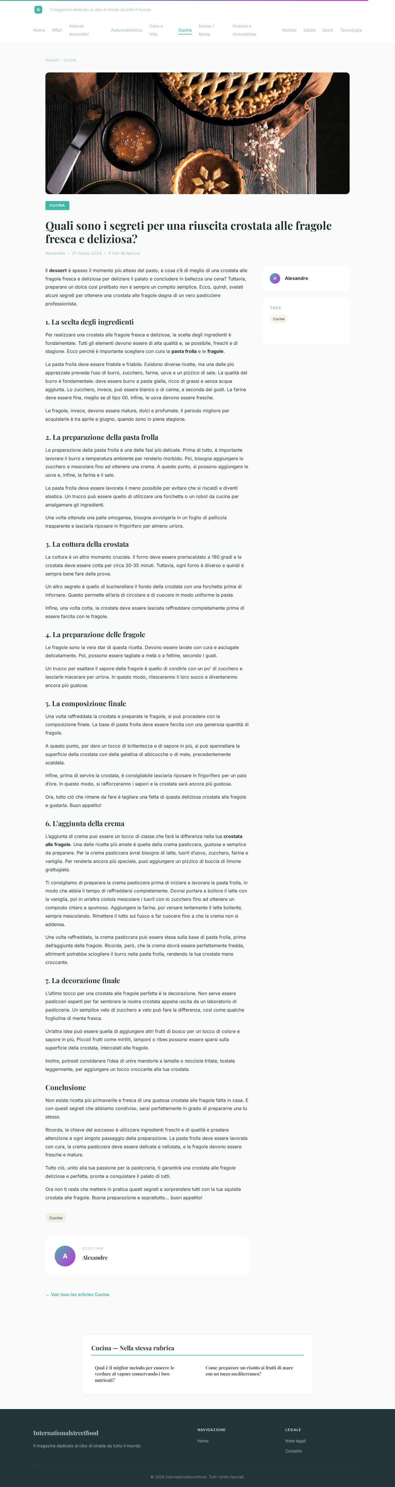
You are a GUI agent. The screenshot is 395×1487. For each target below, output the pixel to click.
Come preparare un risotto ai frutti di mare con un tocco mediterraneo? (249, 1371)
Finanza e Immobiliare (244, 29)
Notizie (289, 30)
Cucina (185, 30)
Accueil (51, 60)
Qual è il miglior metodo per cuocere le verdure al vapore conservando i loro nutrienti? (134, 1374)
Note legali (295, 1440)
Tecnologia (351, 30)
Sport (327, 30)
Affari (57, 30)
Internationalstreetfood (65, 1432)
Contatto (293, 1450)
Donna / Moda (206, 29)
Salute (309, 30)
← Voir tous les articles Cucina (77, 1294)
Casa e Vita (156, 29)
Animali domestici (79, 29)
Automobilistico (127, 30)
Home (39, 30)
